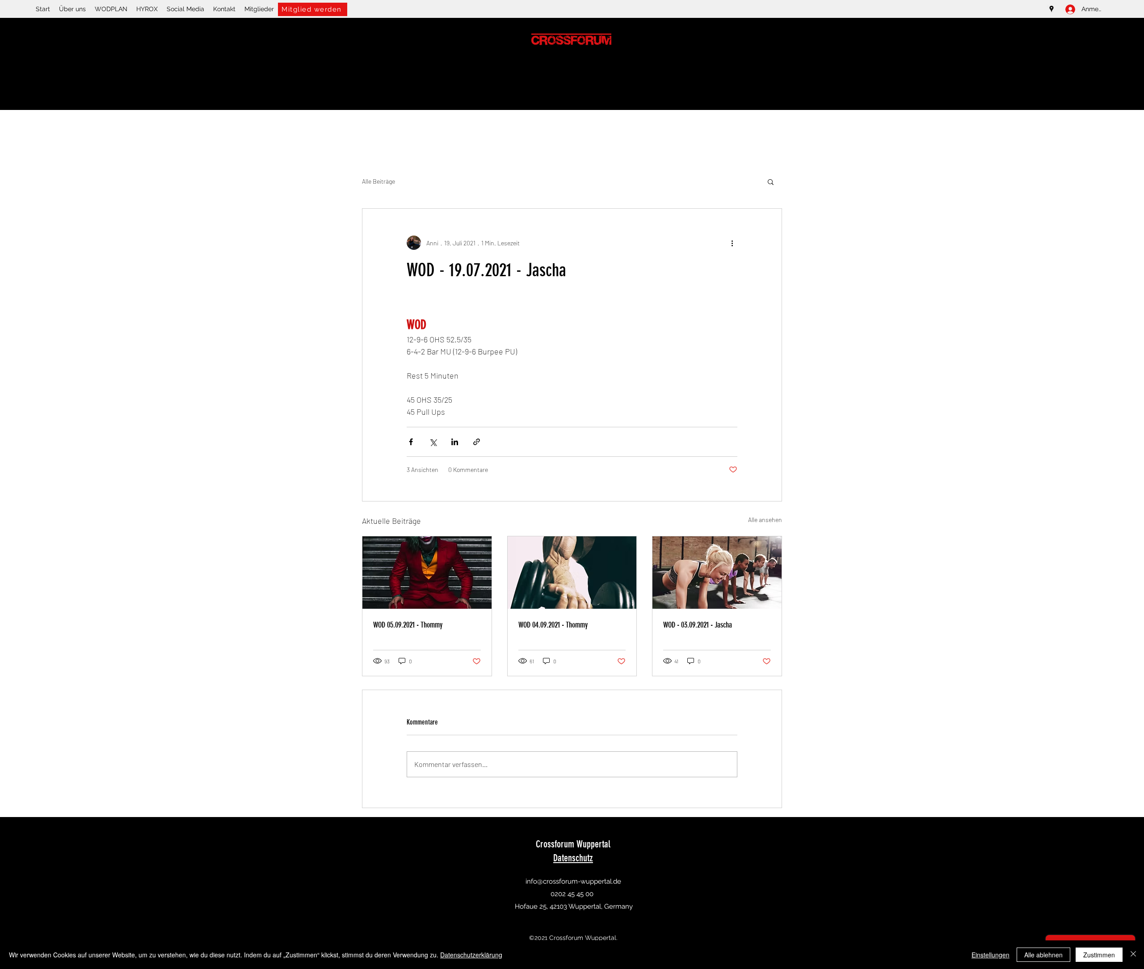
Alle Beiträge (378, 181)
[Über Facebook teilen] (411, 442)
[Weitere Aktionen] (732, 242)
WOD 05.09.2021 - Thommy (407, 625)
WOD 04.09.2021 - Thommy (553, 625)
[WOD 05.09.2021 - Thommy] (427, 572)
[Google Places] (1051, 8)
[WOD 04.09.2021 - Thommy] (572, 572)
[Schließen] (1133, 955)
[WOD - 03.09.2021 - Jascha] (717, 572)
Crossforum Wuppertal (573, 844)
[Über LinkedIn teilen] (454, 442)
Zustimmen (1099, 954)
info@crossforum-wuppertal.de (573, 881)
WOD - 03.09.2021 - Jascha (697, 625)
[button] (770, 181)
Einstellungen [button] (990, 954)
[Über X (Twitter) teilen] (433, 442)
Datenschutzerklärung (471, 954)
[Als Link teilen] (476, 442)
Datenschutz (573, 858)
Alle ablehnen (1043, 954)
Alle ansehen (765, 519)
